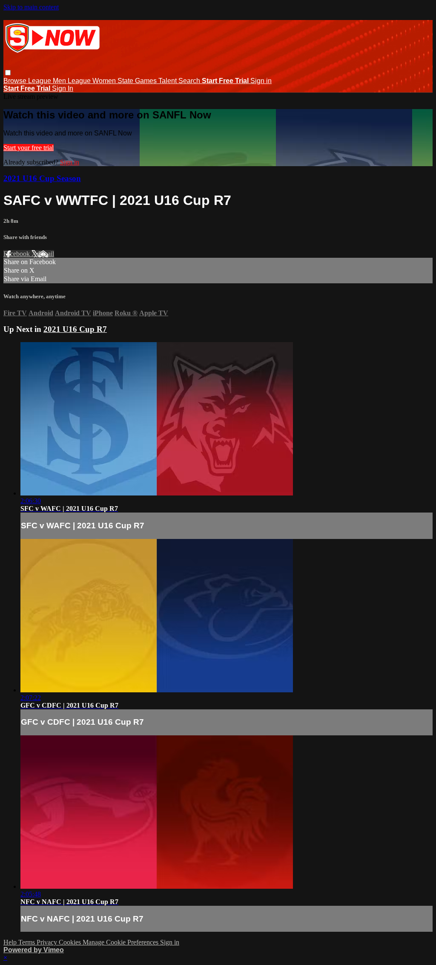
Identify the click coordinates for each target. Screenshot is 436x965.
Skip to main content (31, 7)
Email (46, 253)
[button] (8, 72)
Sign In (62, 88)
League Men (48, 80)
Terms (27, 942)
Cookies (71, 942)
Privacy (48, 942)
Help (10, 942)
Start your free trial (28, 147)
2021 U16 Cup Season (42, 178)
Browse (15, 80)
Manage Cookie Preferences (121, 942)
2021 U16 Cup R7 (75, 329)
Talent (168, 80)
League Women (93, 80)
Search (190, 80)
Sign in (261, 80)
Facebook (17, 253)
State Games (138, 80)
